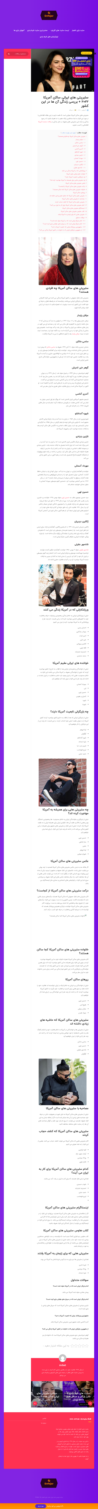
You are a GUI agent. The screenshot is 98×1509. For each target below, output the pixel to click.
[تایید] (9, 54)
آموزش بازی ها (19, 30)
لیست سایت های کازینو (60, 30)
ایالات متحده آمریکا (44, 121)
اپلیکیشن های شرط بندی (49, 37)
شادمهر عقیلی (83, 550)
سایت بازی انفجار (78, 30)
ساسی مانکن (51, 347)
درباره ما (43, 1423)
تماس (44, 1418)
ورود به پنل (41, 1506)
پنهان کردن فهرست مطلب (68, 133)
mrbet (62, 1365)
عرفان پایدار (76, 334)
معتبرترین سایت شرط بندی (37, 30)
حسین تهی (65, 497)
